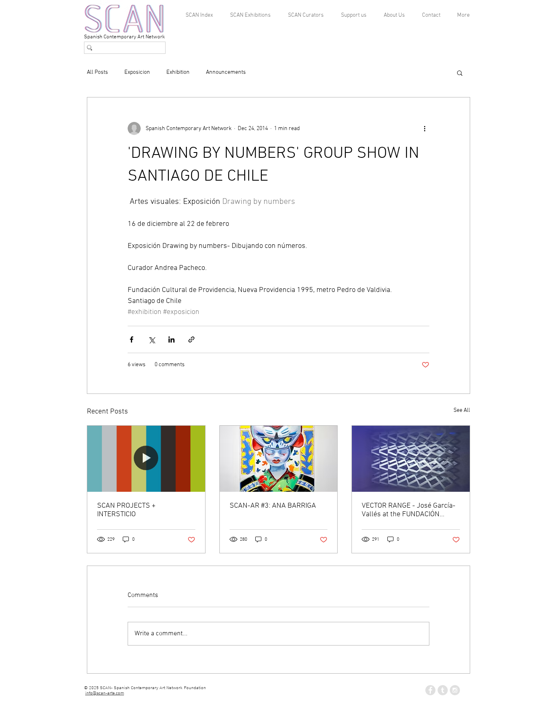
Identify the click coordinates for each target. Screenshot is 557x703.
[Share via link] (191, 339)
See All (461, 410)
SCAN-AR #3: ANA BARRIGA (273, 506)
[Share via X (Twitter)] (151, 339)
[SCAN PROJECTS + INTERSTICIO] (146, 459)
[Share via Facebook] (131, 339)
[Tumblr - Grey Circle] (443, 690)
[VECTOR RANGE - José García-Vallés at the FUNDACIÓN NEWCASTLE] (411, 459)
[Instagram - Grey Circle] (455, 690)
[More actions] (424, 128)
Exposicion (137, 72)
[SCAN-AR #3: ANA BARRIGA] (279, 459)
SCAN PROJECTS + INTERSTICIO (126, 510)
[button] (460, 72)
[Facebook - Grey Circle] (430, 690)
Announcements (226, 72)
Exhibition (178, 72)
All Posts (97, 72)
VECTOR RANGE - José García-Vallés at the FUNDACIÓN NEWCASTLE (408, 510)
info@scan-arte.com (104, 693)
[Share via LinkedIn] (171, 339)
